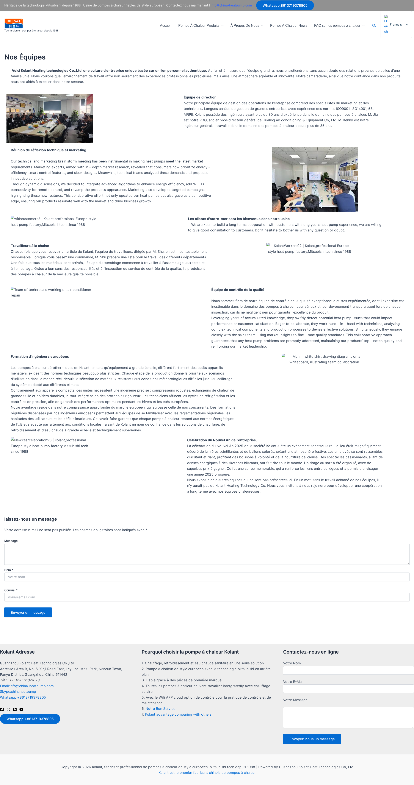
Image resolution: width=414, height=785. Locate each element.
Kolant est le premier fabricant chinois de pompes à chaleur (207, 772)
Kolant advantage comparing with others (178, 714)
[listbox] (396, 24)
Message (11, 541)
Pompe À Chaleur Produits (198, 25)
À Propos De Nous (245, 25)
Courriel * (10, 590)
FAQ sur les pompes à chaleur (337, 25)
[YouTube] (21, 709)
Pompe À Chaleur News (288, 25)
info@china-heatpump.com (231, 5)
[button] (285, 5)
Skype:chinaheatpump (18, 691)
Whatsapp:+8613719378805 (23, 697)
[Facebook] (2, 709)
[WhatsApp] (8, 709)
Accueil (165, 25)
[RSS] (15, 709)
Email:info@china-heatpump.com (27, 686)
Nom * (8, 570)
